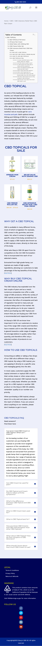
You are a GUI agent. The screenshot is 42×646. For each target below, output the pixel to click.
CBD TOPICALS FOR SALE (17, 39)
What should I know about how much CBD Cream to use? (25, 80)
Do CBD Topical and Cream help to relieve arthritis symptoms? (25, 65)
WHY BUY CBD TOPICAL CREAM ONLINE (24, 54)
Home (6, 21)
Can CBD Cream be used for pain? (24, 63)
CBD (11, 21)
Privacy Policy (10, 573)
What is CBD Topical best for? (24, 72)
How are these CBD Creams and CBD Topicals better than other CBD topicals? (26, 74)
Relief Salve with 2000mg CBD (19, 44)
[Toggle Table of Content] (34, 34)
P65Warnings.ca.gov (14, 598)
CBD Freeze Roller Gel (17, 46)
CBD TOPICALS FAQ (18, 58)
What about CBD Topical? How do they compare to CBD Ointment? (26, 77)
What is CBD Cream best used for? (25, 70)
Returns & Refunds (12, 576)
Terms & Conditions (12, 570)
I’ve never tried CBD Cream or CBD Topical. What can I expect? (24, 61)
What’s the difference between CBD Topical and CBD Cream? (25, 68)
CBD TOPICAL (11, 37)
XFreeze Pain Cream (16, 42)
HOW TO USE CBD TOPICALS (21, 56)
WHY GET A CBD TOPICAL (19, 52)
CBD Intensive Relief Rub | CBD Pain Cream (21, 49)
